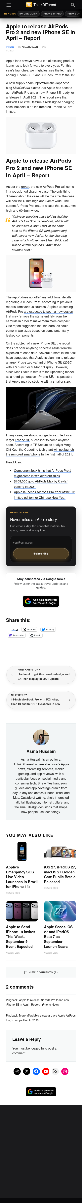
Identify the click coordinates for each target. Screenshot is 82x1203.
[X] (26, 1071)
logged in (37, 1048)
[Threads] (17, 1071)
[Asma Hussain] (41, 737)
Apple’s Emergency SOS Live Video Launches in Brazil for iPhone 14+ (22, 876)
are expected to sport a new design (48, 311)
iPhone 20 (73, 13)
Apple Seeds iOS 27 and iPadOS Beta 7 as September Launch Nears (58, 936)
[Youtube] (45, 1071)
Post (15, 629)
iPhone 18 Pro (52, 13)
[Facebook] (36, 1071)
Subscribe (41, 553)
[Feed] (55, 1071)
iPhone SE (22, 440)
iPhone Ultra (29, 13)
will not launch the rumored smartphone (40, 451)
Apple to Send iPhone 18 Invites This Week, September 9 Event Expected (20, 936)
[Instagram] (64, 1071)
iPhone (10, 46)
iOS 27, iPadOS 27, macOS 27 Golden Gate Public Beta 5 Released (60, 874)
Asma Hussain (30, 46)
